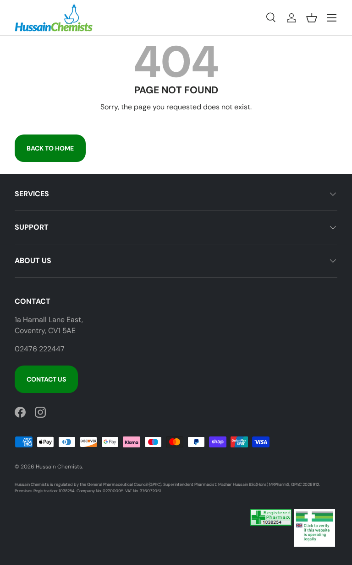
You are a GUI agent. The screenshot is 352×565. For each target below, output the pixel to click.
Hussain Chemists (59, 466)
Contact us (46, 379)
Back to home (50, 148)
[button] (312, 18)
